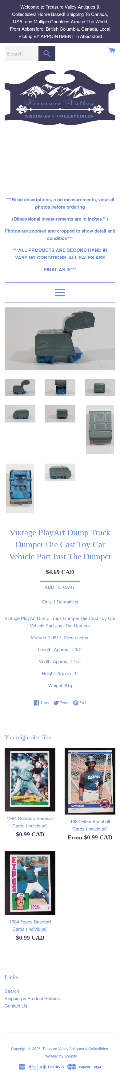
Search (12, 991)
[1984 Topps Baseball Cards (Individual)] (30, 883)
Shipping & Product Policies (32, 998)
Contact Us (16, 1005)
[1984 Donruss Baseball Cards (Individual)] (30, 779)
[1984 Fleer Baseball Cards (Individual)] (90, 781)
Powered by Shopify (60, 1055)
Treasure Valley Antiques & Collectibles (75, 1048)
